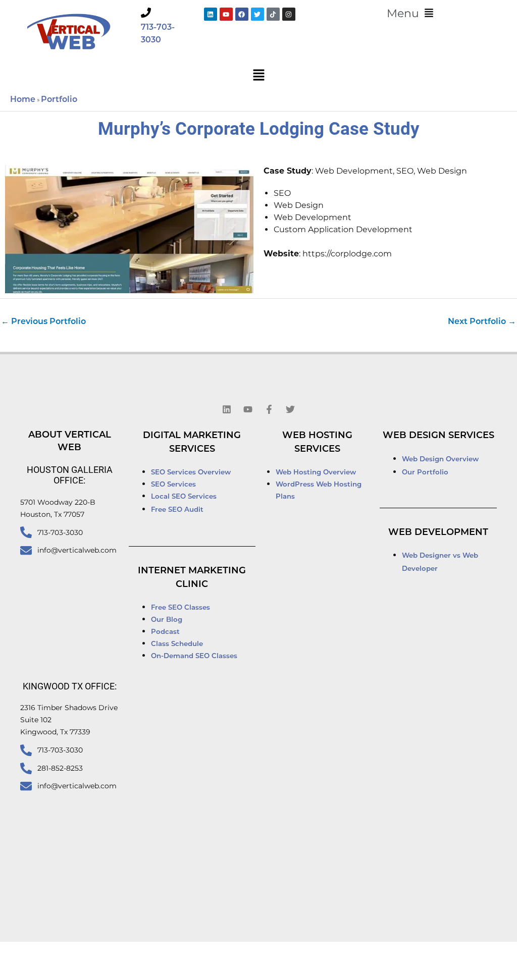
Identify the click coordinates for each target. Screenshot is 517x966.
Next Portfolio (482, 322)
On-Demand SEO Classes (194, 656)
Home (22, 100)
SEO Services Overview (191, 472)
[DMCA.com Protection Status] (384, 954)
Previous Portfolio (43, 322)
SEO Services (174, 484)
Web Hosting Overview (316, 472)
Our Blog (166, 620)
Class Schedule (177, 644)
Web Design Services (438, 436)
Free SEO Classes (180, 608)
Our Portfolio (425, 472)
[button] (410, 14)
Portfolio (59, 100)
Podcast (165, 632)
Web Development (438, 533)
